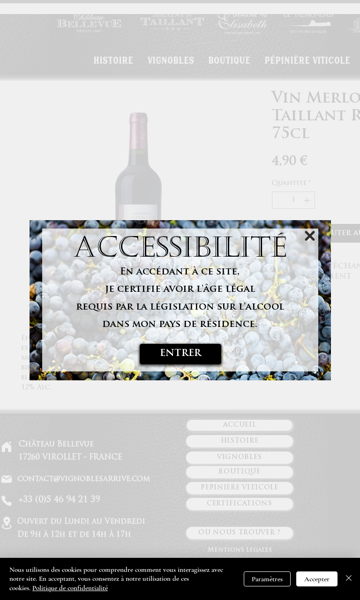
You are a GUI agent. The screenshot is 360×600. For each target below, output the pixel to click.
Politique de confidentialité (70, 588)
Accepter (317, 579)
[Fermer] (348, 579)
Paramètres (267, 579)
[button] (310, 236)
